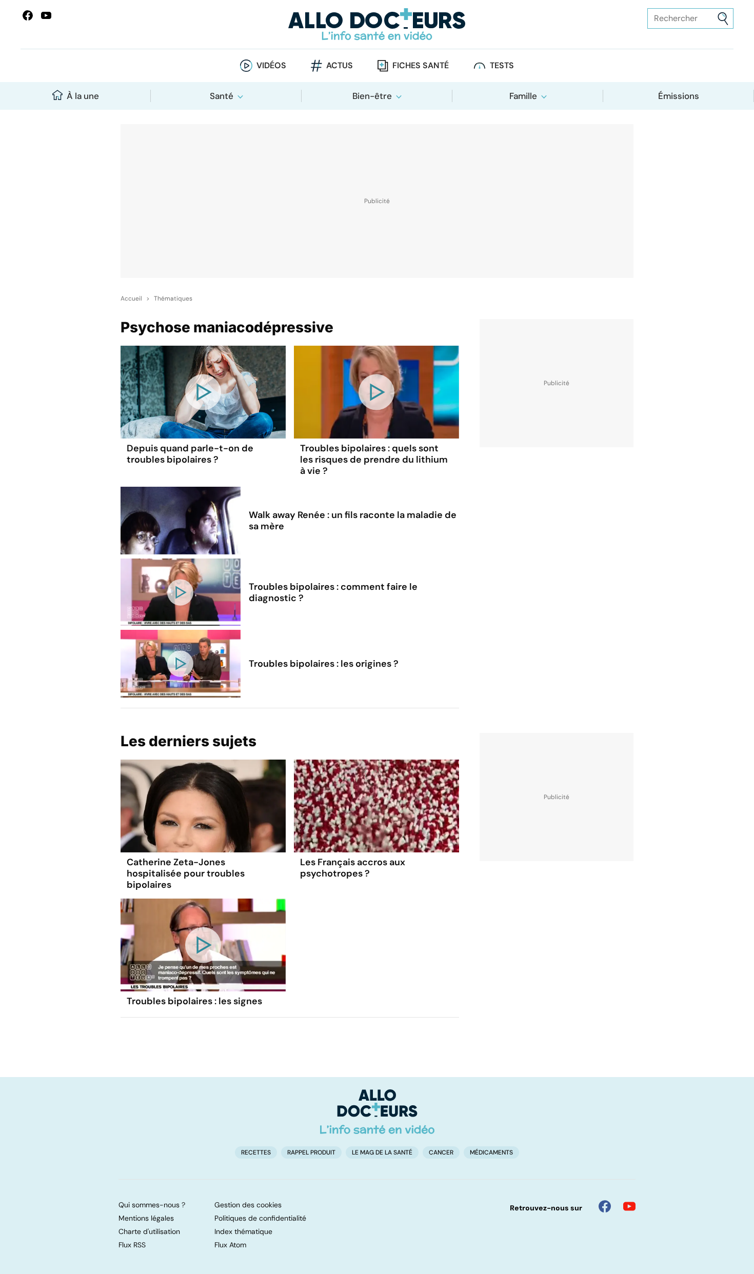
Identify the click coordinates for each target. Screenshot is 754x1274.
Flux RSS (132, 1244)
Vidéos (271, 65)
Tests (502, 65)
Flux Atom (230, 1244)
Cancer (441, 1152)
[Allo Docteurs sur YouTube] (46, 15)
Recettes (256, 1152)
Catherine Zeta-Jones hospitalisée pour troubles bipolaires (186, 873)
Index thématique (243, 1231)
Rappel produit (311, 1152)
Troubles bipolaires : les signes (194, 1001)
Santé (221, 96)
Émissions (678, 96)
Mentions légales (146, 1218)
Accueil (131, 298)
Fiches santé (420, 65)
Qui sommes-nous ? (151, 1204)
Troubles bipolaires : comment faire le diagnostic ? (333, 592)
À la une (83, 96)
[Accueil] (377, 1111)
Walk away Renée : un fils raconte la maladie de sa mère (353, 520)
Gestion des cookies (248, 1204)
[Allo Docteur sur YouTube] (629, 1206)
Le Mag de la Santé (382, 1152)
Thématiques (173, 298)
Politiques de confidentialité (260, 1218)
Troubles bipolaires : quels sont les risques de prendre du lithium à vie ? (374, 459)
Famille (523, 96)
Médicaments (491, 1152)
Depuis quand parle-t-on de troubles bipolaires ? (190, 454)
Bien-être (372, 96)
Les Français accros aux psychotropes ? (352, 868)
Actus (339, 65)
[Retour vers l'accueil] (377, 24)
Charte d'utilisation (149, 1231)
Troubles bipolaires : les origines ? (324, 664)
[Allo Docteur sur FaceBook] (28, 15)
